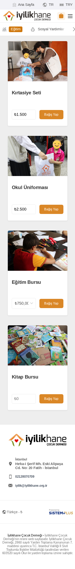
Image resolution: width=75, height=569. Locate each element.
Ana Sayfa (26, 5)
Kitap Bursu (25, 377)
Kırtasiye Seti (26, 92)
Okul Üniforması (30, 187)
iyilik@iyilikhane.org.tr (31, 485)
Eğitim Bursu (26, 282)
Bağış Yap (51, 114)
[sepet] (61, 16)
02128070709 (24, 476)
